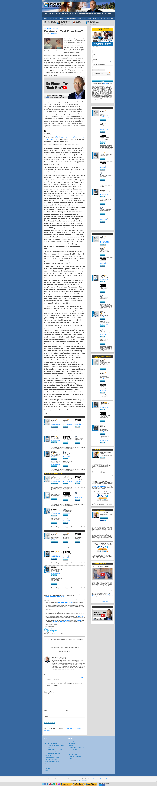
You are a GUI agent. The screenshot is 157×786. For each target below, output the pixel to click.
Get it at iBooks (66, 441)
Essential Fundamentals (105, 18)
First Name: (95, 49)
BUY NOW (65, 426)
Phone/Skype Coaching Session (65, 23)
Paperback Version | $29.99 (105, 210)
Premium (110, 13)
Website (46, 716)
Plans (78, 15)
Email (67, 710)
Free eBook (65, 13)
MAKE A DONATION (104, 517)
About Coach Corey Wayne (54, 753)
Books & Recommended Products (94, 23)
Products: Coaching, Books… (52, 761)
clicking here (105, 601)
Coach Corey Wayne (53, 33)
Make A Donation (78, 22)
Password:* (95, 59)
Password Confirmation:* (98, 64)
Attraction (61, 18)
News (112, 18)
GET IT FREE (54, 426)
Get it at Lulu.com (78, 440)
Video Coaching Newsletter (51, 28)
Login (105, 13)
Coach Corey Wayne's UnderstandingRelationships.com (53, 3)
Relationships (89, 18)
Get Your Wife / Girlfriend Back (70, 18)
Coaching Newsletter (48, 18)
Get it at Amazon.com (55, 424)
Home (46, 13)
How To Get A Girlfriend (81, 18)
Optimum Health (96, 18)
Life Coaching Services (54, 13)
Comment (47, 693)
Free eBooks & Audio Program (51, 22)
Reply (82, 677)
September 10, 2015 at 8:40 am (53, 679)
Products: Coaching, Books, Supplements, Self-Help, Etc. (82, 13)
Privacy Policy (96, 778)
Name (46, 710)
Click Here (105, 83)
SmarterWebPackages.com (81, 780)
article (57, 137)
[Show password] (110, 61)
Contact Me (100, 13)
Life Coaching (55, 18)
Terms (101, 778)
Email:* (94, 54)
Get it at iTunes (78, 424)
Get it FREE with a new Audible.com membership (105, 117)
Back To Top (106, 778)
